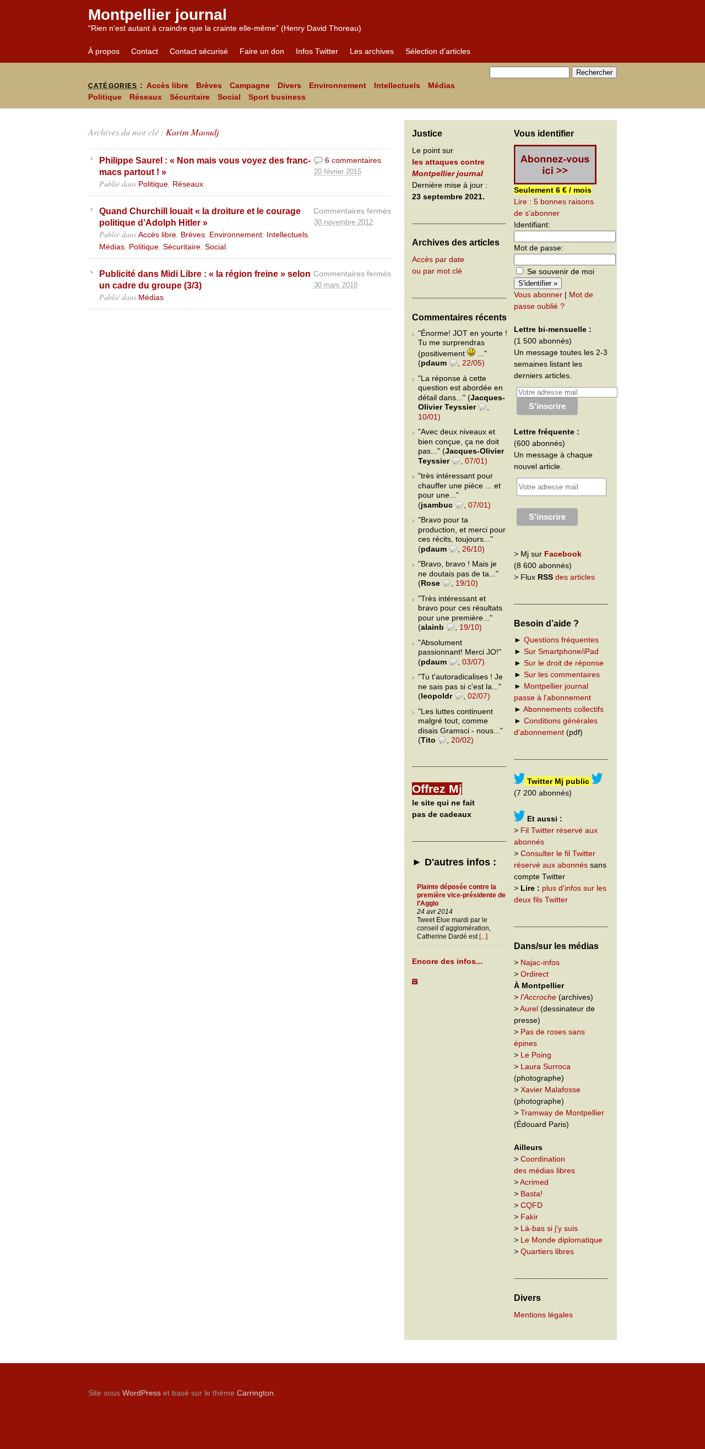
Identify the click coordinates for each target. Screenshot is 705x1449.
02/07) (479, 695)
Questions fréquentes (561, 639)
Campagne (250, 85)
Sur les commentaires (562, 674)
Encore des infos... (447, 961)
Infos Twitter (317, 51)
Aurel (529, 1008)
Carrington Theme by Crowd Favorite (548, 1389)
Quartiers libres (547, 1251)
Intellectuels (397, 85)
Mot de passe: (538, 247)
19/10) (466, 583)
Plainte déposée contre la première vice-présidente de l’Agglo (461, 895)
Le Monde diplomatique (561, 1239)
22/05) (473, 362)
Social (229, 96)
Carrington (255, 1392)
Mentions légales (543, 1314)
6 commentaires (353, 160)
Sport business (277, 96)
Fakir (529, 1216)
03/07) (473, 661)
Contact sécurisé (199, 51)
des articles (575, 577)
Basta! (531, 1193)
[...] (483, 936)
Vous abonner (538, 294)
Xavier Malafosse (550, 1089)
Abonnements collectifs (563, 709)
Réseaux (145, 96)
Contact (144, 51)
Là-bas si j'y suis (549, 1228)
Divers (289, 85)
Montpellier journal (157, 14)
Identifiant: (532, 224)
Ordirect (534, 973)
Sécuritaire (190, 96)
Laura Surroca (545, 1066)
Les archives (372, 51)
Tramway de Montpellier (562, 1112)
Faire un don (262, 51)
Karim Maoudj (192, 132)
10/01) (429, 416)
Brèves (209, 85)
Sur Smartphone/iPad (561, 651)
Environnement (337, 85)
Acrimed (534, 1182)
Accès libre (167, 85)
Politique (105, 96)
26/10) (473, 548)
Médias (441, 85)
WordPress (141, 1392)
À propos (104, 51)
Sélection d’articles (437, 51)
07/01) (476, 460)
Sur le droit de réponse (564, 662)
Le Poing (535, 1054)
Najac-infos (540, 962)
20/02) (462, 740)
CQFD (531, 1205)
